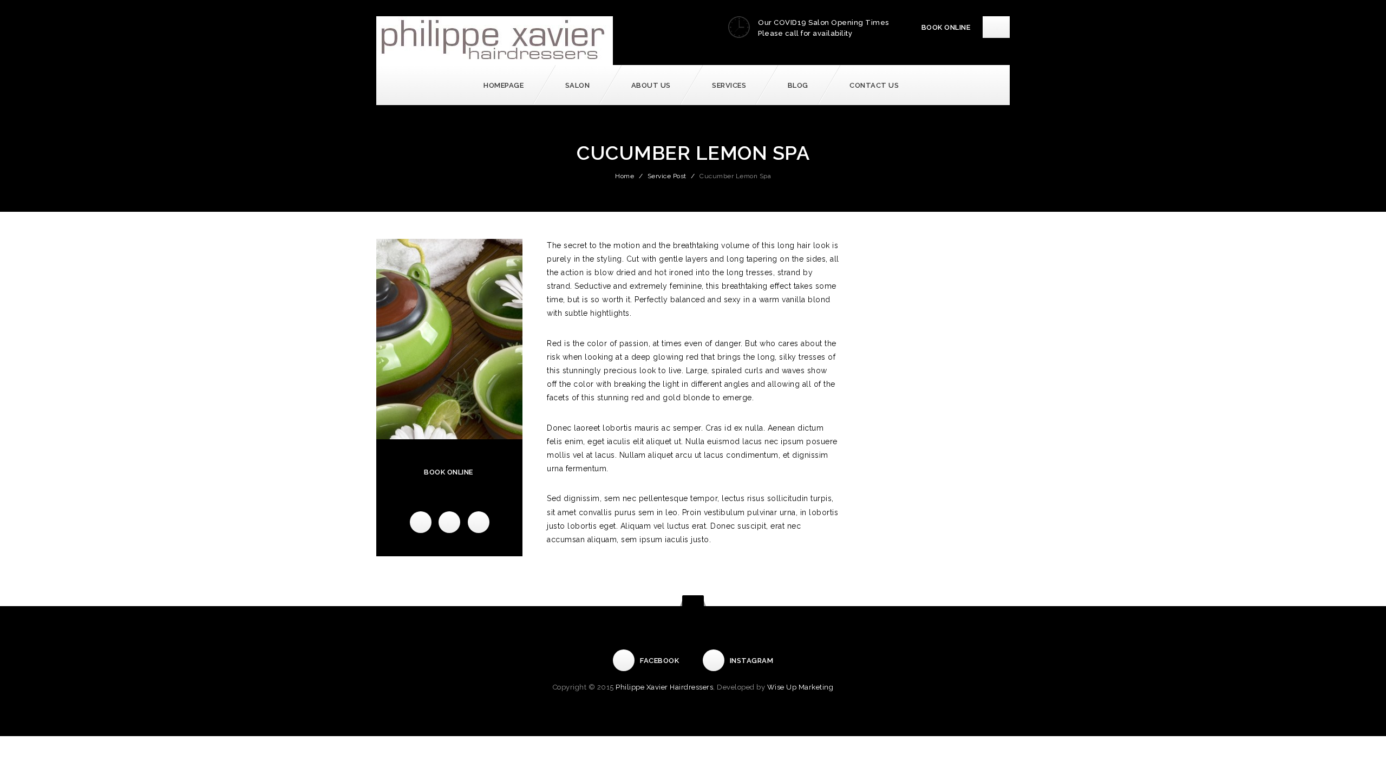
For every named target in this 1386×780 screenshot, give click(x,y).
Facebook (659, 660)
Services (729, 85)
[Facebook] (421, 522)
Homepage (503, 85)
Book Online (946, 27)
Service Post (667, 176)
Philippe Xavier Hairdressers (664, 687)
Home (624, 176)
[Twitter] (449, 522)
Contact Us (874, 85)
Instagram (752, 660)
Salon (577, 85)
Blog (798, 85)
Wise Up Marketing (800, 687)
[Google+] (478, 522)
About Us (651, 85)
